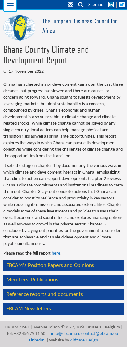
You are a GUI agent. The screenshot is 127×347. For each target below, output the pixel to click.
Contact (70, 4)
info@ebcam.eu (65, 333)
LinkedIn (36, 340)
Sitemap (95, 4)
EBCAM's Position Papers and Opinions (50, 265)
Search (80, 4)
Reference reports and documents (45, 294)
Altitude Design (84, 340)
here (56, 253)
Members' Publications (32, 280)
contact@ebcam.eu (99, 333)
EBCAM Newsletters (29, 309)
